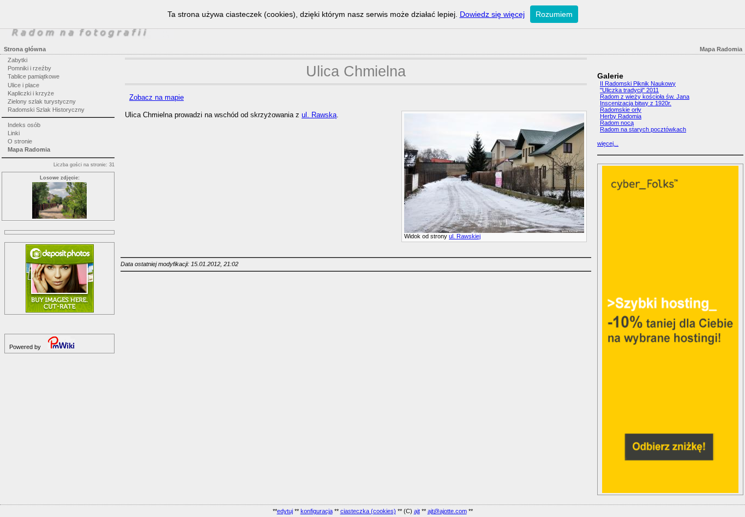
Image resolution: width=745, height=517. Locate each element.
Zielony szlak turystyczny (42, 101)
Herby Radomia (620, 116)
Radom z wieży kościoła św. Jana (644, 96)
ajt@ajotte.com (447, 511)
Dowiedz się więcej (492, 14)
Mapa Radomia (29, 149)
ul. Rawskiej (464, 236)
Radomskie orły (620, 109)
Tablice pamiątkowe (33, 76)
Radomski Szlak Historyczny (46, 109)
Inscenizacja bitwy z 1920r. (635, 103)
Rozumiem (554, 14)
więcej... (607, 143)
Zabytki (17, 60)
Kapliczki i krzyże (31, 93)
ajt (417, 511)
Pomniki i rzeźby (29, 68)
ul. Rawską (319, 115)
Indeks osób (24, 125)
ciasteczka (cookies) (368, 511)
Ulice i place (23, 85)
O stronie (20, 141)
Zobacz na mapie (156, 97)
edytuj (285, 511)
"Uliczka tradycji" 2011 (629, 90)
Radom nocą (617, 122)
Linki (14, 133)
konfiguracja (317, 511)
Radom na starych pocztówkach (643, 129)
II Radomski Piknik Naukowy (638, 83)
